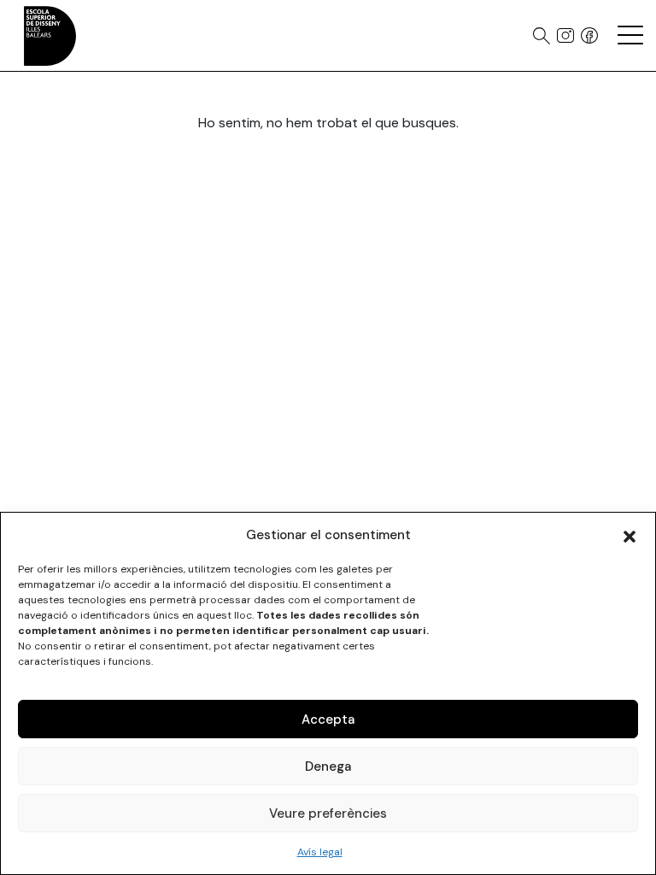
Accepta (328, 719)
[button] (629, 534)
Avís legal (320, 852)
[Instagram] (565, 35)
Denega (328, 766)
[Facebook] (589, 35)
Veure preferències (328, 813)
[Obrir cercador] (541, 35)
